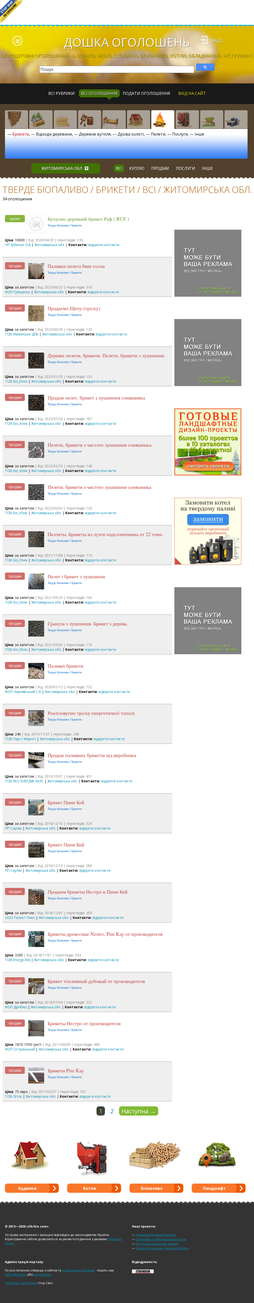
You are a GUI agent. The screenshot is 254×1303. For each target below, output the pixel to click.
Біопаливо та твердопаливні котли (161, 1239)
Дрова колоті (131, 134)
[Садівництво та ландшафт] (211, 119)
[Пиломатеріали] (40, 119)
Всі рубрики (61, 93)
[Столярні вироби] (16, 119)
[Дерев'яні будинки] (138, 119)
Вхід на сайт (192, 93)
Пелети (158, 134)
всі (119, 168)
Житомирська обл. (62, 168)
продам (160, 168)
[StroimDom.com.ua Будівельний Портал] (143, 1272)
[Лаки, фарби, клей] (89, 119)
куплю (136, 168)
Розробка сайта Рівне (21, 1283)
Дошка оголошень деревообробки (162, 1248)
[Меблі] (114, 119)
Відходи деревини (54, 134)
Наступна (139, 1111)
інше (207, 168)
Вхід (217, 40)
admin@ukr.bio (16, 1274)
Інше (199, 134)
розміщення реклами (78, 1270)
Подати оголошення (146, 93)
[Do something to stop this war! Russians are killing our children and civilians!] (11, 11)
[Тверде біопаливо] (162, 119)
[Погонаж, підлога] (65, 119)
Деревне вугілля (95, 134)
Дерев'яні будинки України (156, 1235)
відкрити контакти (103, 244)
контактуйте (42, 1274)
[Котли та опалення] (187, 119)
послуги (185, 168)
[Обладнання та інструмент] (236, 119)
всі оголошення (99, 93)
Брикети (20, 134)
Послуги (180, 134)
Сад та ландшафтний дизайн (157, 1244)
